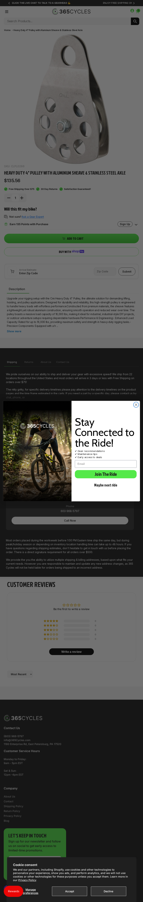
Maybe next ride (105, 485)
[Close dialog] (136, 404)
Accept (69, 891)
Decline (108, 891)
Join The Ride (106, 474)
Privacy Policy (27, 880)
